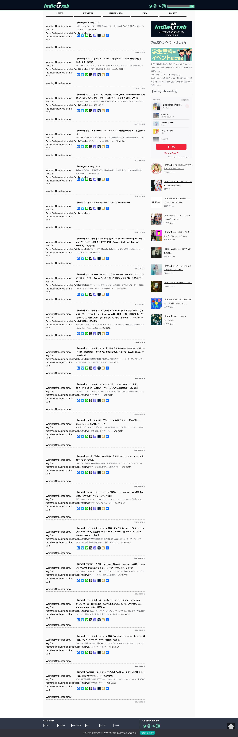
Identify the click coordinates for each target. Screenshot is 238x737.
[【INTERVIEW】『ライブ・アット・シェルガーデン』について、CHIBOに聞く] (156, 219)
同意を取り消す (147, 733)
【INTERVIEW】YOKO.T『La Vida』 (178, 283)
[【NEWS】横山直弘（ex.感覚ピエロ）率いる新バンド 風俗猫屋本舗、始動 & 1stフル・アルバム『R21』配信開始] (156, 202)
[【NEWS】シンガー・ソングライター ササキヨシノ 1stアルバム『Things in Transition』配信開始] (156, 269)
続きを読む (92, 30)
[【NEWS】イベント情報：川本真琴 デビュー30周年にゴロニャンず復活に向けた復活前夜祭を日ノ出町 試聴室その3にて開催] (156, 168)
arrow (231, 727)
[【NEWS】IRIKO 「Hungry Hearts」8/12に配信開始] (156, 319)
